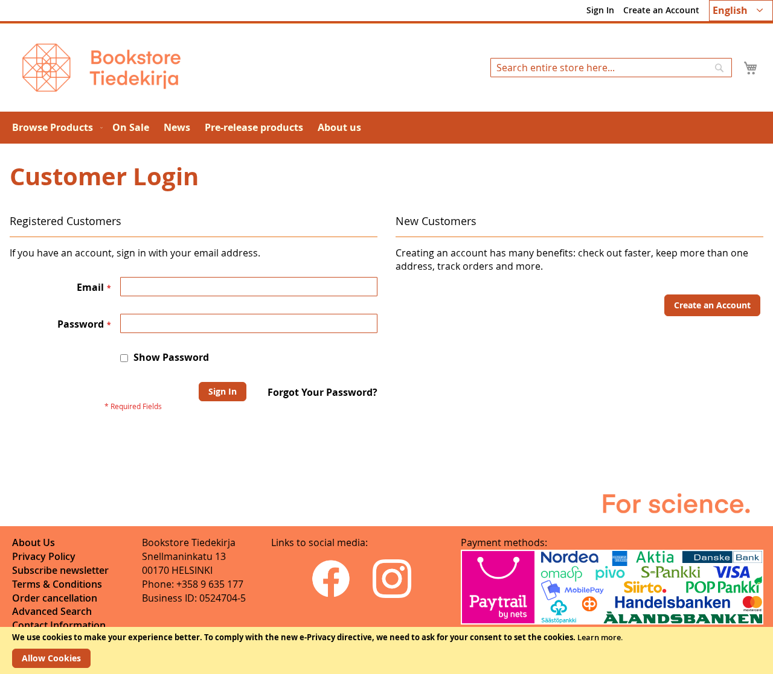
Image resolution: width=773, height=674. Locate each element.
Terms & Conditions (57, 584)
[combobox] (611, 67)
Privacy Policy (43, 556)
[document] (386, 650)
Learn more (599, 637)
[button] (741, 10)
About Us (33, 542)
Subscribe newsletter (60, 570)
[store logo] (101, 67)
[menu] (386, 128)
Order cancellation (54, 598)
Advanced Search (52, 611)
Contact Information (59, 625)
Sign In (600, 10)
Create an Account (661, 10)
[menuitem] (55, 128)
